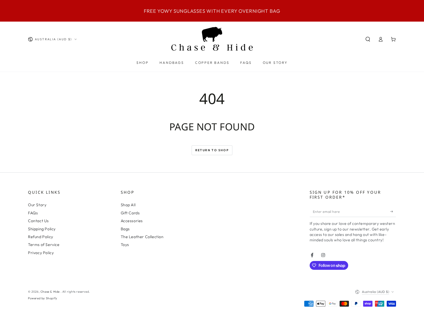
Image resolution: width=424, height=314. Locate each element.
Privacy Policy (41, 252)
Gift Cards (130, 212)
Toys (125, 244)
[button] (367, 39)
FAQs (33, 212)
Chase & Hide (50, 291)
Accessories (132, 220)
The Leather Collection (142, 236)
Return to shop (212, 150)
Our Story (37, 204)
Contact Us (38, 220)
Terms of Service (44, 244)
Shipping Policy (42, 228)
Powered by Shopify (42, 298)
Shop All (128, 204)
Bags (125, 228)
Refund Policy (40, 236)
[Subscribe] (393, 211)
